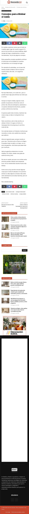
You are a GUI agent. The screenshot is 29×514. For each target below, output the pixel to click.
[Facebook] (12, 499)
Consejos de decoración (10, 7)
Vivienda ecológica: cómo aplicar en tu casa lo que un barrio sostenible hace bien (19, 310)
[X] (16, 499)
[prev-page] (2, 241)
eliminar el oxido (5, 193)
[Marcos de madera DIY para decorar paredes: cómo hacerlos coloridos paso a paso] (5, 235)
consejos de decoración (20, 191)
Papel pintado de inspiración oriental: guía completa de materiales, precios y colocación (19, 292)
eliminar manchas (14, 193)
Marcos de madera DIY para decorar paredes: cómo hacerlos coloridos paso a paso (19, 234)
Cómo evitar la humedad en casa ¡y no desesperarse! (21, 206)
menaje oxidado (22, 193)
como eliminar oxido (10, 191)
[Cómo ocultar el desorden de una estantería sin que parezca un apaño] (5, 219)
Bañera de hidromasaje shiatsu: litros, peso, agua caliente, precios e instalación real (19, 284)
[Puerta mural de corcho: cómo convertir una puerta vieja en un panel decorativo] (5, 227)
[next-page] (5, 241)
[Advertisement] (14, 400)
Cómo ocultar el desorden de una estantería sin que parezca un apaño (18, 219)
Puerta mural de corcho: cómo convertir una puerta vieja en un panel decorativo (18, 226)
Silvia (4, 21)
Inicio (3, 7)
